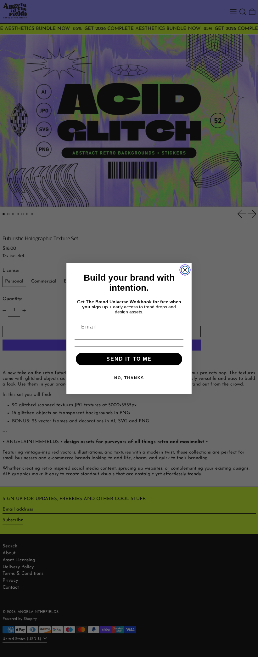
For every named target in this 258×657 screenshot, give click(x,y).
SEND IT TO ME (129, 359)
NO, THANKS (129, 378)
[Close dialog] (185, 270)
